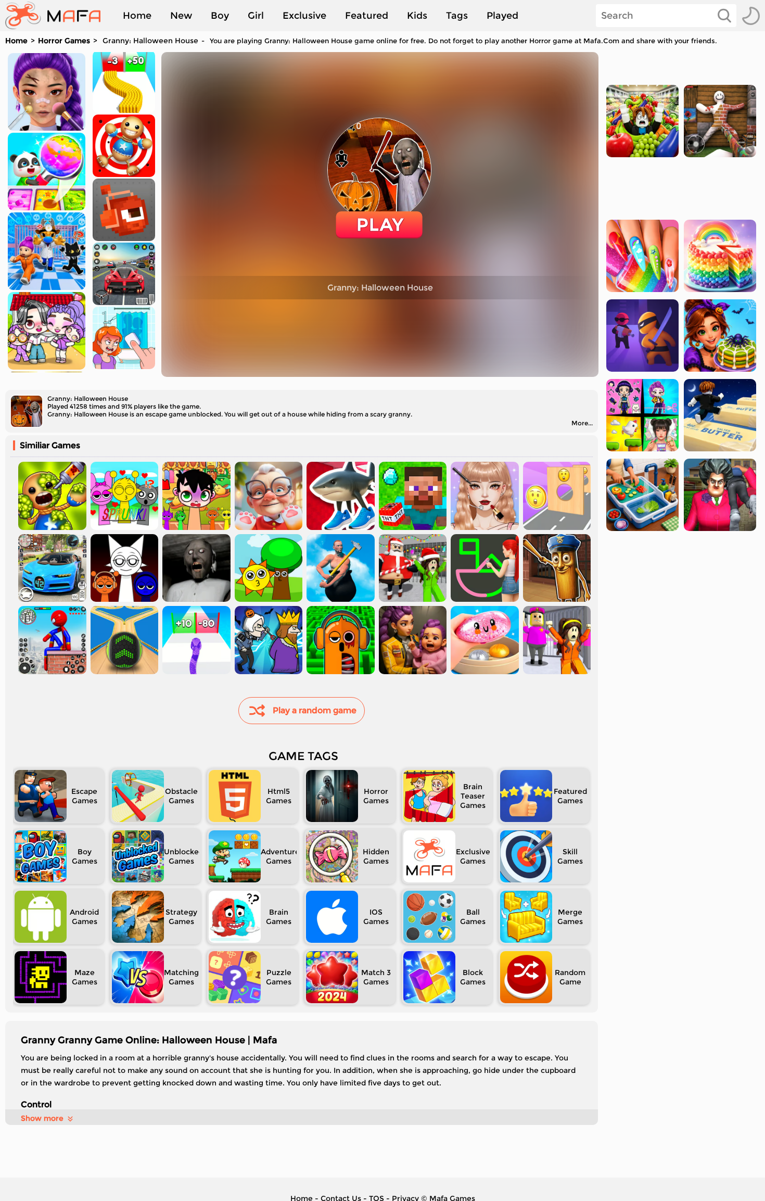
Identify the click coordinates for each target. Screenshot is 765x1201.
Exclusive (304, 15)
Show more (42, 1118)
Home (137, 15)
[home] (58, 15)
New (181, 15)
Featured (366, 15)
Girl (256, 15)
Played (502, 15)
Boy (220, 15)
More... (582, 423)
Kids (417, 15)
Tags (457, 15)
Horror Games (64, 40)
